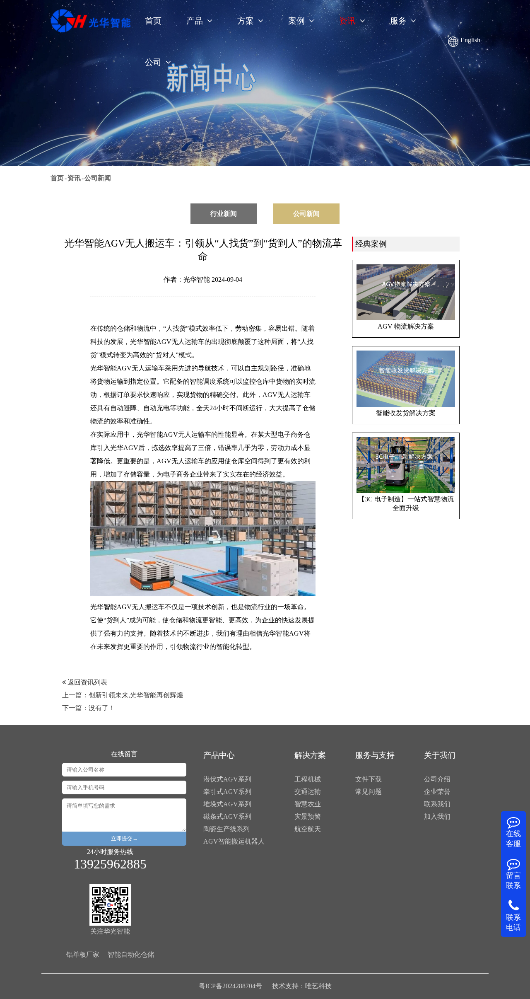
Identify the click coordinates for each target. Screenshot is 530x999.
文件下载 (368, 779)
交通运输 (307, 791)
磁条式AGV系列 (227, 816)
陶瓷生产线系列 (226, 828)
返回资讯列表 (86, 682)
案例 (296, 20)
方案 (245, 20)
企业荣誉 (437, 791)
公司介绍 (437, 779)
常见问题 (368, 791)
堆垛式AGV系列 (227, 804)
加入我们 (437, 816)
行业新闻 (223, 213)
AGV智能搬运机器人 (234, 841)
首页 (153, 20)
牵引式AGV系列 (227, 791)
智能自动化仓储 (131, 954)
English (470, 40)
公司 (153, 62)
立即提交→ (124, 838)
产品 (194, 20)
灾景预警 (307, 816)
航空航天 (307, 828)
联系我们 (437, 804)
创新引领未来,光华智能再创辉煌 (136, 695)
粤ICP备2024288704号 (230, 985)
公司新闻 (97, 177)
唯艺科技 (318, 985)
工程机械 (307, 779)
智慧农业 (307, 804)
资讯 (347, 20)
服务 (398, 20)
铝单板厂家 (82, 954)
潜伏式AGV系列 (227, 779)
